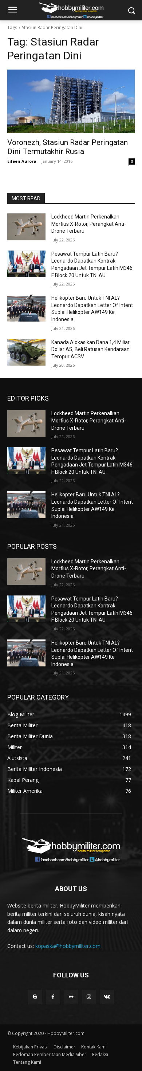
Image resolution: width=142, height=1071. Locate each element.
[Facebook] (53, 997)
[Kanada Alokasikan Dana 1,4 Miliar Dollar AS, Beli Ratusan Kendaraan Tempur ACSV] (26, 352)
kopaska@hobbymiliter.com (67, 945)
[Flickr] (71, 997)
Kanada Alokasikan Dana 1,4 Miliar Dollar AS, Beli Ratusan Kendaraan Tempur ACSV (90, 349)
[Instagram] (89, 997)
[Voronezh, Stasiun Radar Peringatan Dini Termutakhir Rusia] (71, 101)
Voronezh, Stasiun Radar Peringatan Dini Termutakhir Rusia (67, 147)
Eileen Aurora (21, 161)
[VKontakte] (107, 997)
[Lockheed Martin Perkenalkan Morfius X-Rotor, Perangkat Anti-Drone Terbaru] (26, 226)
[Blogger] (35, 997)
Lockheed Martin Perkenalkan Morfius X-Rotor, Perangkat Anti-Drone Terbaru (88, 224)
